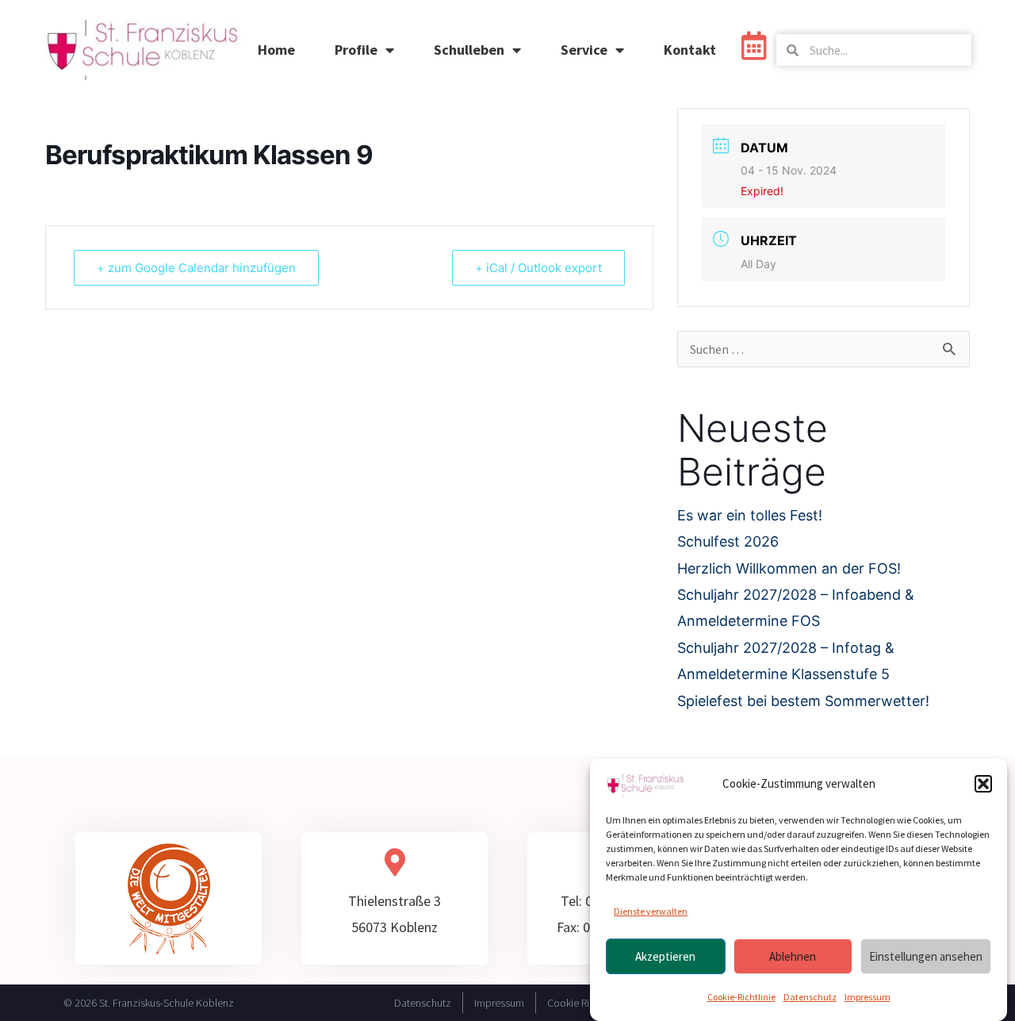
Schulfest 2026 (728, 541)
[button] (983, 784)
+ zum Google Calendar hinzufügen (196, 267)
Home (276, 49)
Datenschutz (810, 998)
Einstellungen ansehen (925, 956)
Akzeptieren (665, 956)
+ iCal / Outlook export (538, 267)
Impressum (868, 998)
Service (584, 49)
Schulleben (469, 49)
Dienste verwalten (651, 911)
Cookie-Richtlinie (741, 998)
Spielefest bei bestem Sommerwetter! (803, 701)
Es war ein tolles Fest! (749, 515)
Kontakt (690, 49)
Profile (356, 49)
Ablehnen (792, 956)
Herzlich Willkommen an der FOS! (789, 568)
